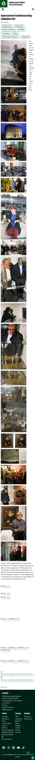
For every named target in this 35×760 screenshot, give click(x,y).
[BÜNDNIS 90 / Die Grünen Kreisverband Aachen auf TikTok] (23, 748)
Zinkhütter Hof (7, 566)
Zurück (4, 687)
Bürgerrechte (7, 26)
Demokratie (19, 26)
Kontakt (27, 713)
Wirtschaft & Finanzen (10, 37)
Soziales (21, 29)
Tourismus (6, 33)
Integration (25, 37)
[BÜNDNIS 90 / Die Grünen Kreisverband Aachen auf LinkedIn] (13, 748)
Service (18, 713)
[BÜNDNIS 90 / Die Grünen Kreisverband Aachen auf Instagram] (8, 748)
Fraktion (5, 693)
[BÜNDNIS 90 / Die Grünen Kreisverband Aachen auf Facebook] (4, 748)
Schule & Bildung (8, 29)
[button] (3, 9)
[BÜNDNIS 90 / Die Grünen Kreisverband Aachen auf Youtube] (18, 748)
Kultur (16, 33)
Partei (4, 713)
